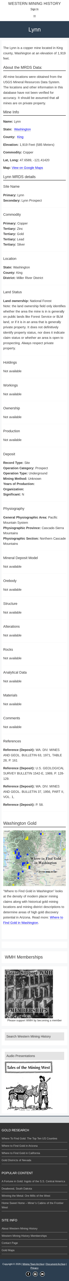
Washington (22, 129)
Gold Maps (8, 1250)
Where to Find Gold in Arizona (20, 1145)
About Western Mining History (20, 1228)
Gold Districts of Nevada (16, 1160)
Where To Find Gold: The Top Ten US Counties (29, 1138)
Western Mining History (34, 4)
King (20, 137)
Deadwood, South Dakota (17, 1188)
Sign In (34, 9)
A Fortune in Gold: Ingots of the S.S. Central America (33, 1181)
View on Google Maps (27, 167)
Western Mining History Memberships (24, 1235)
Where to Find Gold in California (21, 1153)
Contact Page (10, 1243)
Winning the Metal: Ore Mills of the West (26, 1195)
